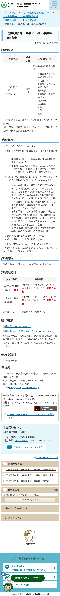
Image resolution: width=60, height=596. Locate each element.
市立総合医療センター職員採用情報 (20, 16)
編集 (56, 490)
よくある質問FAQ (12, 517)
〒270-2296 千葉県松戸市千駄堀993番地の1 (28, 568)
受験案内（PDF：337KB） (18, 326)
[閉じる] (3, 574)
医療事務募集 (29, 20)
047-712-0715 (21, 440)
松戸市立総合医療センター (36, 12)
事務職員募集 (9, 20)
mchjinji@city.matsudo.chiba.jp (24, 387)
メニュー (54, 7)
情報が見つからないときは (17, 508)
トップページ (9, 12)
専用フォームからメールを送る (28, 447)
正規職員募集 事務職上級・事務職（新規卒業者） (31, 475)
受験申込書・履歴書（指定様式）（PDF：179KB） (30, 331)
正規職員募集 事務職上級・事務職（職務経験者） (31, 469)
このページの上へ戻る (47, 457)
